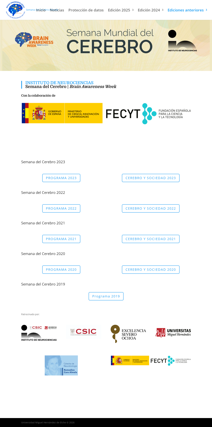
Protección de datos (86, 10)
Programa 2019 (106, 296)
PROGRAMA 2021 (61, 239)
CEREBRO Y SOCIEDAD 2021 (151, 239)
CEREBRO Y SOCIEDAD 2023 (151, 178)
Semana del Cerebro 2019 (43, 284)
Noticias (57, 10)
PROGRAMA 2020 (61, 269)
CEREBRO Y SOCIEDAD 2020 (151, 269)
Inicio (41, 10)
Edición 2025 (119, 10)
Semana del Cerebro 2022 (43, 192)
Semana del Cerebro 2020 (43, 253)
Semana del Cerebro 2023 (43, 161)
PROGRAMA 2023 (61, 178)
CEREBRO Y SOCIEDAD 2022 (151, 208)
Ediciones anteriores (186, 10)
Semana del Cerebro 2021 (43, 222)
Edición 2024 (149, 10)
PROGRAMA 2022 (61, 208)
